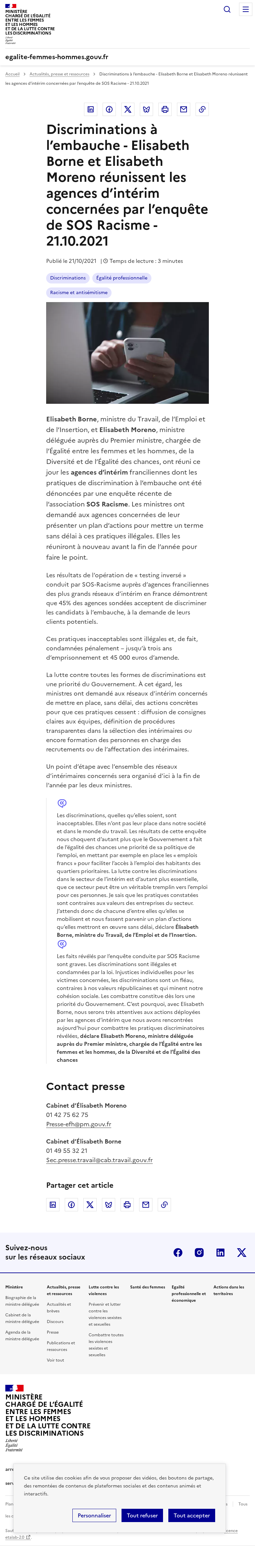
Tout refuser (142, 1515)
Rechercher (227, 9)
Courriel (183, 109)
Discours (55, 1322)
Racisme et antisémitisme (79, 292)
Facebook (109, 109)
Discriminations (68, 278)
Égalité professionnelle (121, 278)
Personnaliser (94, 1515)
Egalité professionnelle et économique (189, 1293)
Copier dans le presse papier (202, 109)
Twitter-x (242, 1253)
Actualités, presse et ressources (59, 74)
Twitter (127, 109)
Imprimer (165, 109)
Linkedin (90, 109)
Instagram (199, 1253)
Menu (245, 9)
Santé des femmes (147, 1287)
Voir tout (55, 1360)
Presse (53, 1332)
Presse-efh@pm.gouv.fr (78, 1124)
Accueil (12, 74)
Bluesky (146, 109)
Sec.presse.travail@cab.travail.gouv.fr (99, 1160)
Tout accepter (192, 1515)
